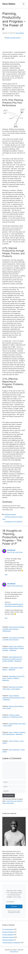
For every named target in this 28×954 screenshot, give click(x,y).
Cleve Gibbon (8, 4)
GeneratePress (14, 951)
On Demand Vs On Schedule (13, 521)
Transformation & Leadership (11, 942)
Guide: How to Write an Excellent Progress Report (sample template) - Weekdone (13, 648)
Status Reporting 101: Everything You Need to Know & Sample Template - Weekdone (12, 659)
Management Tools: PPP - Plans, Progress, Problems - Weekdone (13, 678)
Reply (6, 574)
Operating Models (7, 940)
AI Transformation (7, 929)
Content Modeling (7, 934)
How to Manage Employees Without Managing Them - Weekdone (13, 697)
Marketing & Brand (10, 514)
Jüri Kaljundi (11, 550)
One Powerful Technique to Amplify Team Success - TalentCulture (13, 629)
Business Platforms (8, 932)
